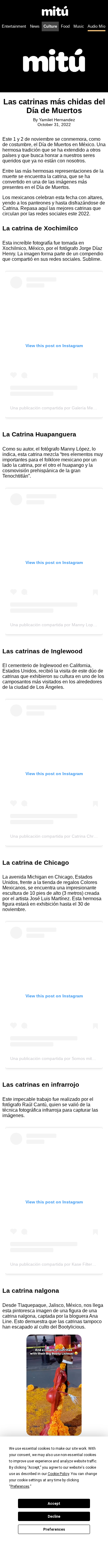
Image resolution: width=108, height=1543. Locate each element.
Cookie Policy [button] (58, 1474)
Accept (54, 1503)
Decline (54, 1516)
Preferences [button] (19, 1486)
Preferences (54, 1529)
